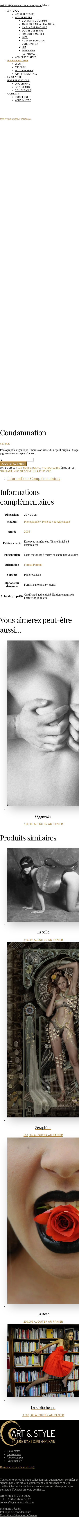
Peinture (20, 67)
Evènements (22, 87)
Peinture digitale (26, 73)
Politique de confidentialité (15, 1512)
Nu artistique (42, 471)
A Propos (13, 10)
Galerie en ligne (17, 60)
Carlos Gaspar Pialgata (38, 24)
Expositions (22, 83)
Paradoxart (30, 53)
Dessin (19, 63)
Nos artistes (23, 17)
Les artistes (13, 1450)
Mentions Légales (10, 1508)
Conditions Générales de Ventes (18, 1515)
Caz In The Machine (34, 27)
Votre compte (15, 1457)
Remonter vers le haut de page (17, 1467)
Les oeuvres (14, 1454)
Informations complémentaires (33, 478)
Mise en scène (23, 471)
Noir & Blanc (31, 467)
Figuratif (6, 471)
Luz (24, 47)
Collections (23, 90)
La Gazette (14, 77)
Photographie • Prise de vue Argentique (47, 521)
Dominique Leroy (32, 30)
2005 (27, 531)
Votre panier (14, 1460)
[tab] (43, 478)
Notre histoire (24, 14)
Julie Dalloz (30, 43)
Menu (45, 5)
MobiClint (28, 50)
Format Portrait (33, 564)
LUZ (20, 467)
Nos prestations (18, 80)
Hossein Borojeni (33, 40)
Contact (13, 93)
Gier (25, 37)
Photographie (24, 70)
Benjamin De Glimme (35, 20)
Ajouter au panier (13, 464)
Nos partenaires (25, 57)
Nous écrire (23, 97)
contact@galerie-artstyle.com (17, 1502)
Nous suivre (23, 100)
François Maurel (33, 34)
